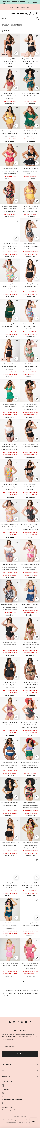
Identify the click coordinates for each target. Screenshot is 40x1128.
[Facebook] (10, 1022)
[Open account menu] (30, 13)
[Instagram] (18, 1022)
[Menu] (2, 13)
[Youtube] (26, 1022)
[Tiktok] (29, 1022)
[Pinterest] (22, 1022)
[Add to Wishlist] (17, 36)
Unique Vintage (22, 1116)
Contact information (11, 1122)
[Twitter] (14, 1022)
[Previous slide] (5, 7)
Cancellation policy (22, 1122)
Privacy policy (14, 1120)
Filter (6, 30)
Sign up (20, 1053)
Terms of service (24, 1120)
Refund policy (6, 1120)
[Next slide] (34, 7)
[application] (33, 1121)
